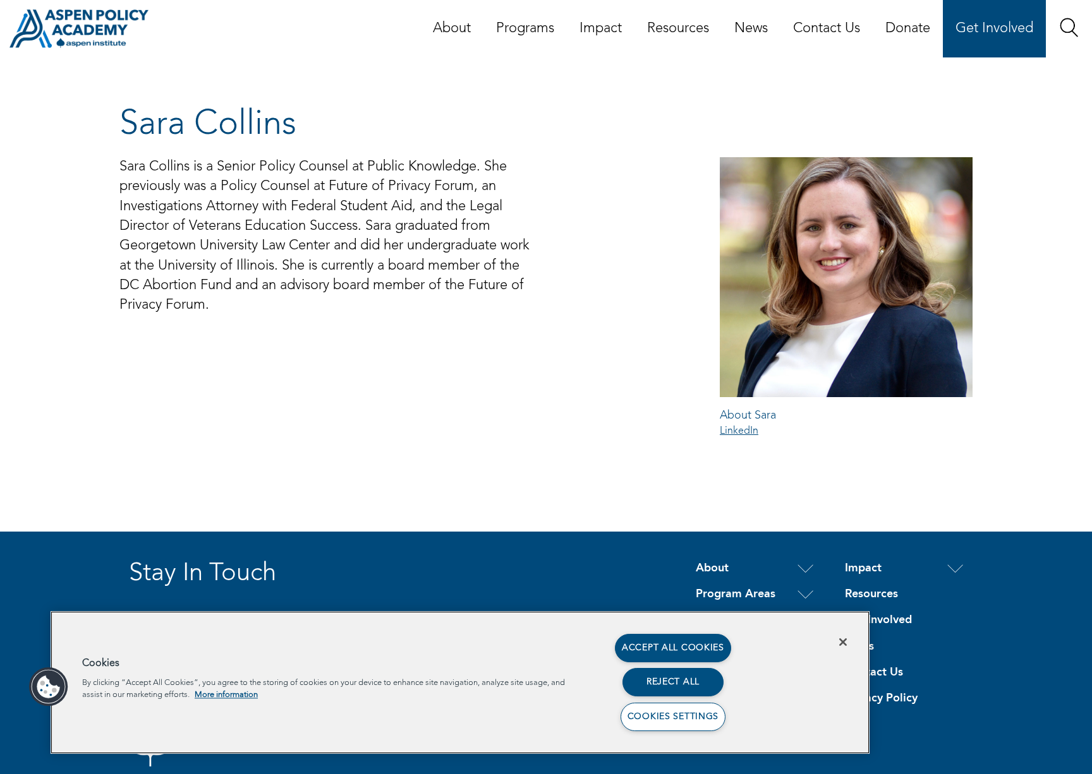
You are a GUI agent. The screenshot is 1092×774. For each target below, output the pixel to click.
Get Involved (994, 28)
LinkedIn (739, 431)
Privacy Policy (881, 698)
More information (226, 695)
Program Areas (735, 594)
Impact (600, 28)
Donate (907, 28)
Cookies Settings (673, 716)
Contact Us (826, 28)
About (452, 28)
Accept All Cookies (673, 647)
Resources (678, 28)
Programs (525, 28)
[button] (1069, 27)
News (751, 28)
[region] (460, 682)
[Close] (843, 642)
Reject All (673, 681)
